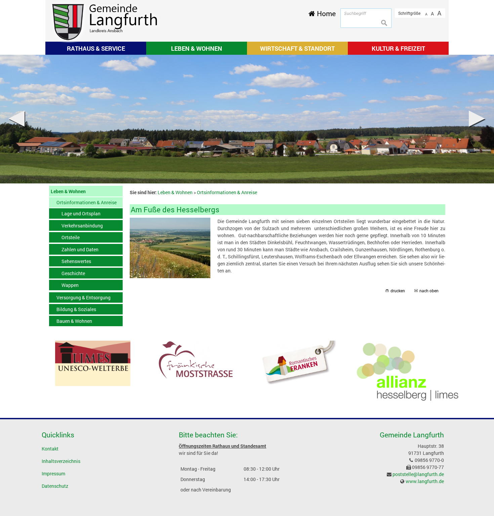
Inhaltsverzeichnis (61, 461)
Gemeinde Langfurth (412, 434)
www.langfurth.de (425, 481)
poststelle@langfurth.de (418, 474)
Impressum (53, 473)
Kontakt (50, 448)
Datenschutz (55, 486)
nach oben (429, 290)
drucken (397, 290)
